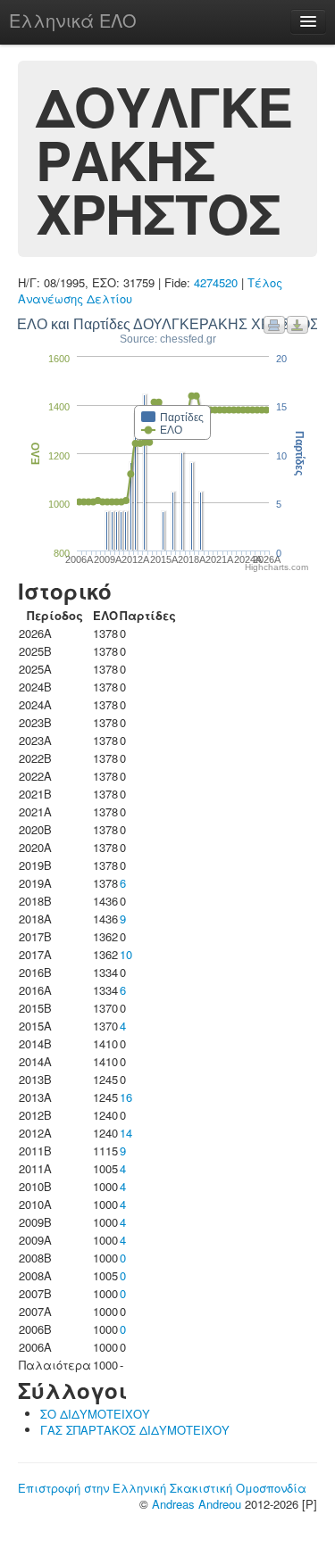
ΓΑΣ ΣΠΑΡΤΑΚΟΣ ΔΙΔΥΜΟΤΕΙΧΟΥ (135, 1429)
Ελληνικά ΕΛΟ (73, 20)
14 (126, 1132)
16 (126, 1097)
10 (126, 954)
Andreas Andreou (196, 1503)
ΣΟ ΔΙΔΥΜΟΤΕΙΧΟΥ (95, 1413)
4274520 (216, 282)
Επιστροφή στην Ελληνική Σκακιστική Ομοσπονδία (162, 1487)
